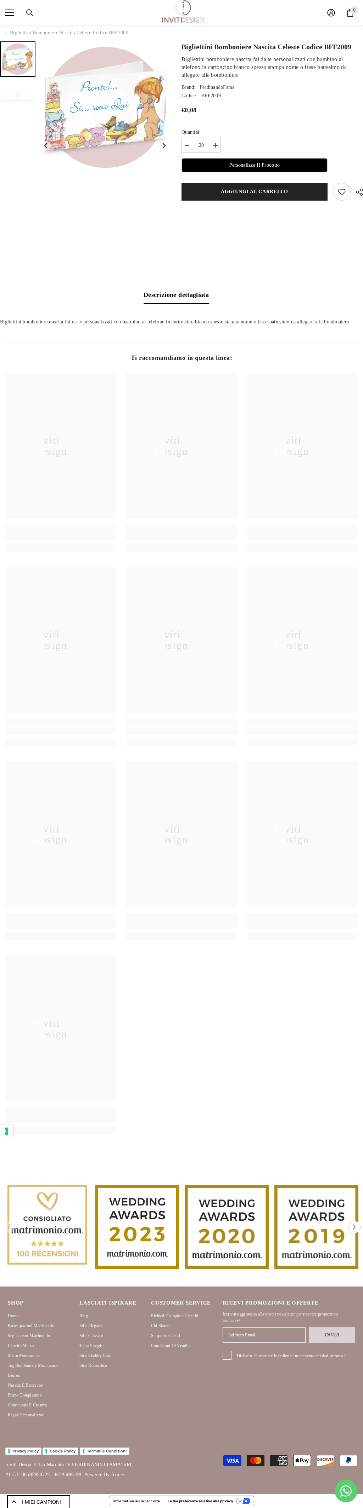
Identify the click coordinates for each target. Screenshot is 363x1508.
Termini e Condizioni (107, 1451)
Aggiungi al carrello (256, 191)
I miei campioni (41, 1502)
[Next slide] (164, 146)
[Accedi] (331, 12)
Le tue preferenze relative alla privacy (200, 1501)
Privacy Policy (25, 1451)
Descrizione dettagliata (176, 294)
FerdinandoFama (217, 87)
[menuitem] (17, 59)
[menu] (9, 12)
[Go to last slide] (46, 146)
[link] (60, 536)
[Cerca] (30, 12)
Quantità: (191, 132)
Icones (117, 1474)
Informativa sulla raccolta (136, 1501)
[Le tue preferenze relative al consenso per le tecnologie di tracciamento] (6, 1131)
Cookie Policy (63, 1451)
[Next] (354, 1227)
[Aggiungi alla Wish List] (342, 192)
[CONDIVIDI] (357, 192)
